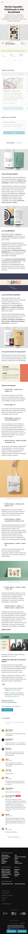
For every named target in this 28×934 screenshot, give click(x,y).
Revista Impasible (10, 44)
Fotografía (4, 861)
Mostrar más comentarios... (14, 837)
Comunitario (5, 858)
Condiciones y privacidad (7, 895)
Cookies (3, 900)
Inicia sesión (19, 722)
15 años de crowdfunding (5, 876)
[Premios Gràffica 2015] (5, 913)
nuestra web (12, 656)
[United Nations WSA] (22, 913)
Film (16, 860)
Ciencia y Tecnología (20, 857)
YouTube (16, 872)
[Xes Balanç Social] (14, 913)
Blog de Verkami (6, 869)
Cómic (16, 858)
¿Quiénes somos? (6, 874)
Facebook (17, 869)
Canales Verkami (6, 872)
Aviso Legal (4, 897)
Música (3, 863)
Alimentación (5, 855)
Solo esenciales (11, 931)
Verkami (14, 2)
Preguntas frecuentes (7, 884)
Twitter (16, 871)
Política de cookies (15, 928)
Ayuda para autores (20, 884)
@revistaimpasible (16, 690)
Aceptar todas (22, 931)
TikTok (16, 876)
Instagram (17, 874)
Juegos (17, 861)
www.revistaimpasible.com (12, 696)
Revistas (23, 44)
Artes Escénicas (6, 857)
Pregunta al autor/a (7, 710)
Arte (16, 855)
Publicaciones (18, 863)
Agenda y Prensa (6, 871)
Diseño (3, 860)
